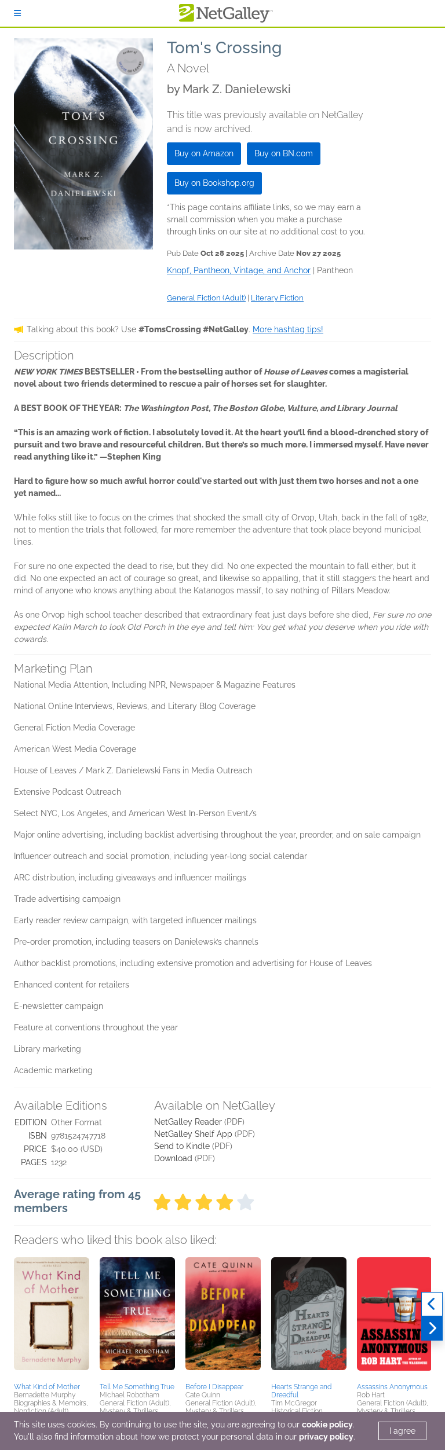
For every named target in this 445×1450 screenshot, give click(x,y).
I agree (402, 1431)
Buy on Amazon (204, 153)
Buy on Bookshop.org (214, 183)
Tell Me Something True (137, 1387)
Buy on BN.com (283, 153)
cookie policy (327, 1424)
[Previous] (432, 1304)
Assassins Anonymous (392, 1387)
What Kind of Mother (47, 1387)
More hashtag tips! (288, 329)
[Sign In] (17, 13)
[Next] (432, 1328)
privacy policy (326, 1436)
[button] (51, 1318)
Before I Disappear (214, 1387)
